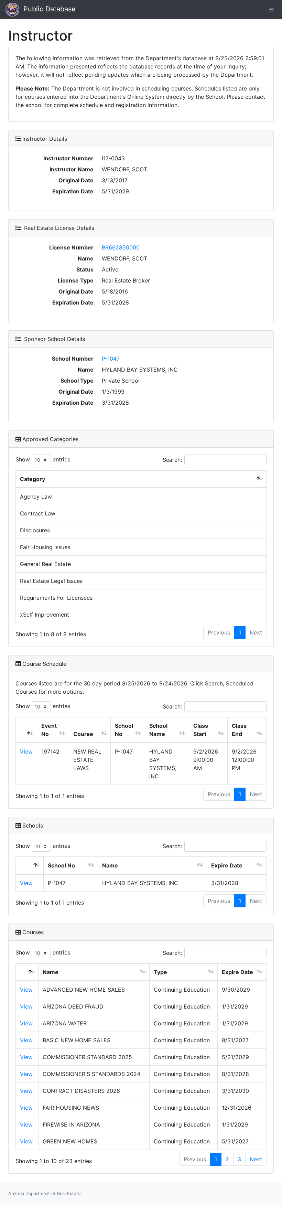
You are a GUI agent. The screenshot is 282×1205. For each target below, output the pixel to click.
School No (124, 729)
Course (83, 734)
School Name (158, 729)
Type (160, 972)
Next (256, 1159)
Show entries (42, 459)
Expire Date (226, 865)
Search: (172, 459)
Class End (239, 729)
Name (110, 865)
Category (32, 479)
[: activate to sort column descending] (26, 730)
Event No (49, 729)
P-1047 (111, 358)
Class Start (200, 729)
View (26, 751)
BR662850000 (121, 247)
